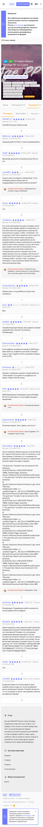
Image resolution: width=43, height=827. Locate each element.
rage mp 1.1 (35, 85)
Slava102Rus (7, 446)
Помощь (31, 802)
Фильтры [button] (34, 114)
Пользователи (10, 769)
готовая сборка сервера (13, 91)
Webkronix (6, 136)
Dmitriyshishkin (8, 343)
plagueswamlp (8, 420)
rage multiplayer (9, 88)
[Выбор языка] (36, 4)
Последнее (7, 114)
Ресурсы (8, 764)
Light (5, 795)
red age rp (20, 88)
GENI (4, 389)
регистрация (27, 815)
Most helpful (21, 114)
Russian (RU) (15, 795)
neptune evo (17, 85)
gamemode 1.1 (18, 83)
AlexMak (5, 322)
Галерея (8, 760)
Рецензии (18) (34, 105)
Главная (6, 805)
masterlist (7, 85)
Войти (7, 782)
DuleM (4, 153)
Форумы (8, 755)
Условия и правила (23, 798)
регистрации (18, 25)
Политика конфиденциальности (15, 802)
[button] (3, 4)
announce (7, 83)
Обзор (5, 105)
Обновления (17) (18, 105)
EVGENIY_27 (7, 119)
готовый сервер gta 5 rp (13, 94)
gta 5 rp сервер (30, 83)
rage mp (26, 85)
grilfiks (5, 662)
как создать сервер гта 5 (13, 96)
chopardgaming (8, 286)
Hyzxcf (5, 203)
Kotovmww (6, 367)
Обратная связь (9, 798)
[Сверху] (11, 805)
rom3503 (6, 679)
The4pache (6, 220)
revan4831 (6, 172)
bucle (4, 305)
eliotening (6, 602)
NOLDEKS (6, 622)
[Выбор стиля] (32, 4)
